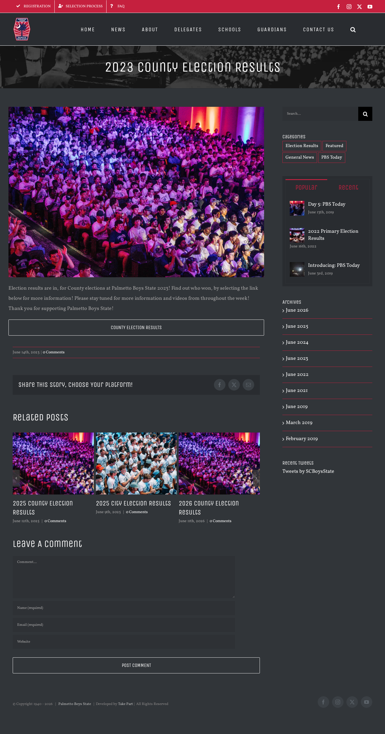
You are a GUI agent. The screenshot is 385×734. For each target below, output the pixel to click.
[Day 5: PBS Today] (297, 205)
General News (300, 157)
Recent (348, 187)
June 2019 (296, 406)
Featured (334, 146)
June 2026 (297, 310)
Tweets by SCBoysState (308, 471)
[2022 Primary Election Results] (297, 232)
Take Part (125, 704)
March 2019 (299, 422)
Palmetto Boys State (74, 704)
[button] (353, 29)
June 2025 (297, 326)
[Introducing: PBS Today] (297, 266)
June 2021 (297, 390)
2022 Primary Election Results (333, 235)
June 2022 (297, 374)
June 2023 (297, 358)
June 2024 (297, 342)
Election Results (302, 146)
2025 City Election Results (133, 503)
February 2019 (302, 438)
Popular (306, 187)
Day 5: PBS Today (327, 204)
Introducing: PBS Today (334, 265)
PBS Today (331, 157)
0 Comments (54, 352)
